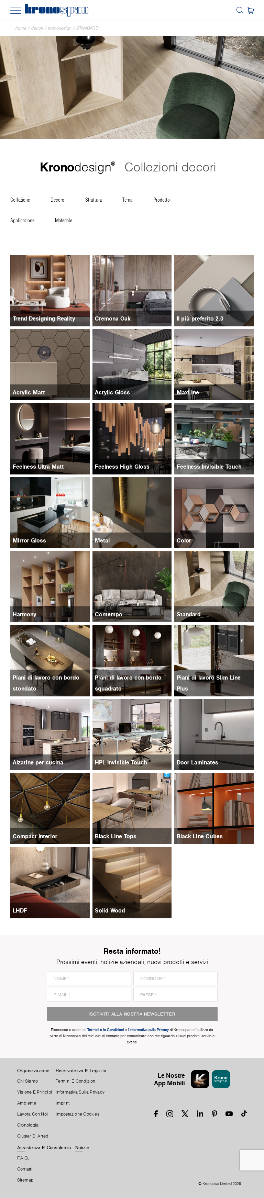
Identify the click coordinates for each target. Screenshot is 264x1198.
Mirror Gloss (29, 540)
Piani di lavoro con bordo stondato (46, 683)
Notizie (82, 1147)
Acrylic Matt (29, 392)
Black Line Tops (115, 836)
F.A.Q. (23, 1158)
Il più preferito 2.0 (200, 318)
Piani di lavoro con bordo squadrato (128, 683)
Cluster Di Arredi (33, 1136)
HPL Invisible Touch (121, 762)
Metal (102, 540)
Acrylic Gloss (112, 392)
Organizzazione (33, 1070)
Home (20, 28)
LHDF (20, 910)
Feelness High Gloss (122, 466)
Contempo (108, 614)
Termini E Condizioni (76, 1081)
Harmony (24, 614)
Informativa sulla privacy (80, 1092)
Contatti (24, 1169)
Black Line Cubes (200, 836)
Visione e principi (34, 1092)
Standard (87, 28)
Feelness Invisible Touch (209, 466)
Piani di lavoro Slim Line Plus (209, 683)
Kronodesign (60, 28)
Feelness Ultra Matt (38, 466)
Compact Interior (35, 836)
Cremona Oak (113, 318)
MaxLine (188, 392)
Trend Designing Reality (44, 318)
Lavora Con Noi (32, 1114)
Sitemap (25, 1180)
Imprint (62, 1103)
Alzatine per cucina (38, 762)
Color (184, 540)
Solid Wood (110, 910)
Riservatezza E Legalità (81, 1070)
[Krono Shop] (250, 10)
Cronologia (27, 1125)
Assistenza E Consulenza (44, 1147)
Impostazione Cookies (77, 1114)
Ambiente (26, 1103)
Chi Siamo (27, 1081)
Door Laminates (197, 762)
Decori (37, 28)
